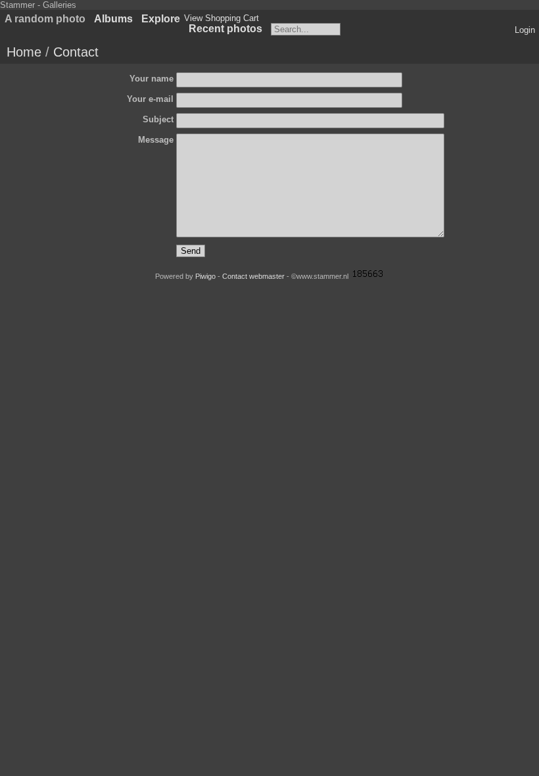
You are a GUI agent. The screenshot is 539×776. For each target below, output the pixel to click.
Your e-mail (150, 99)
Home (24, 52)
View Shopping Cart (221, 18)
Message (156, 140)
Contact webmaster (253, 276)
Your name (151, 79)
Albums (113, 18)
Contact (76, 52)
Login (525, 30)
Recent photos (225, 28)
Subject (158, 119)
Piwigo (205, 276)
